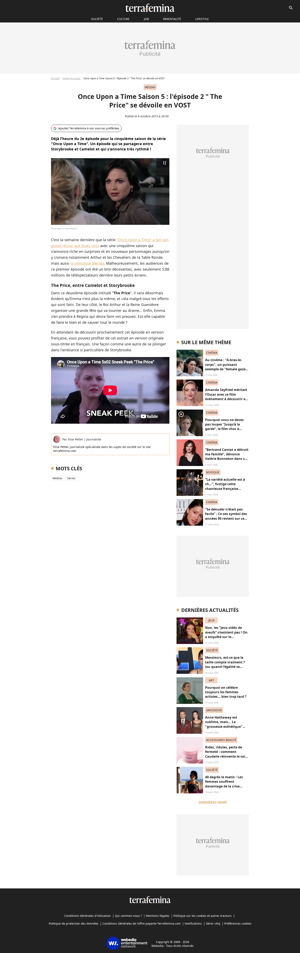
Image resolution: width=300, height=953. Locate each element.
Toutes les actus (71, 78)
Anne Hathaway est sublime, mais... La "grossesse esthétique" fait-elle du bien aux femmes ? (223, 726)
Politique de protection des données (73, 923)
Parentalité (172, 19)
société (97, 19)
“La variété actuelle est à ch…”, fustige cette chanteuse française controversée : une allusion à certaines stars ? (227, 488)
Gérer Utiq (213, 923)
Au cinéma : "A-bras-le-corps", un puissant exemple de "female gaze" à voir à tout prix (226, 367)
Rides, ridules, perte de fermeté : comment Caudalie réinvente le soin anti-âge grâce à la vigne (226, 754)
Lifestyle (202, 19)
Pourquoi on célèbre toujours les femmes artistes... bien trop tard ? (226, 692)
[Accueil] (150, 8)
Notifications (193, 923)
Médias (57, 478)
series (71, 478)
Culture (123, 19)
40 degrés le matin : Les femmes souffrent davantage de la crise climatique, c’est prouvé (224, 784)
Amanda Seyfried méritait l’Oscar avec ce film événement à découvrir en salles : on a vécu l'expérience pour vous (226, 398)
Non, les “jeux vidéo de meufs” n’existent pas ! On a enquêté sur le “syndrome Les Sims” (226, 634)
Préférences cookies (237, 923)
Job (146, 19)
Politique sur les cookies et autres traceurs (202, 916)
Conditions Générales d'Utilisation (87, 916)
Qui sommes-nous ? (128, 916)
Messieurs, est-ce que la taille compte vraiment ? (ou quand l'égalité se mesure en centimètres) (225, 664)
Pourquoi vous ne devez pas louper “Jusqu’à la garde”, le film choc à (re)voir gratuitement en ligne (225, 429)
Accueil (55, 78)
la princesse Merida (87, 263)
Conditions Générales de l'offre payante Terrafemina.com (141, 923)
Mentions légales (157, 916)
